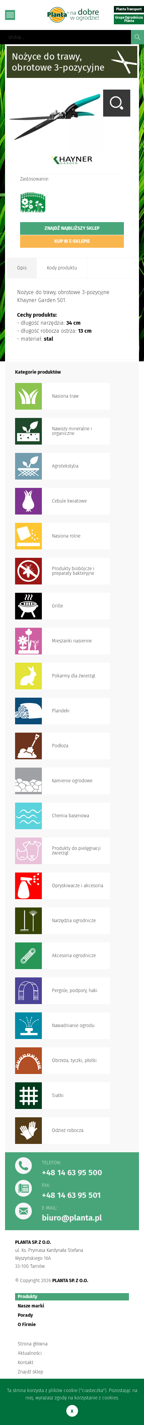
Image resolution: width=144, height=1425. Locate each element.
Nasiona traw (65, 396)
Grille (57, 606)
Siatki (58, 1095)
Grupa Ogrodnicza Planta (129, 19)
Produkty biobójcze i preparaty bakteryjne (73, 571)
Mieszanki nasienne (72, 641)
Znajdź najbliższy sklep (72, 228)
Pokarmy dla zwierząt (73, 676)
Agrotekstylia (65, 466)
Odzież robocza (67, 1130)
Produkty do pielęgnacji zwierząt (76, 851)
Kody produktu (62, 268)
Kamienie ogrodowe (72, 781)
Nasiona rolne (66, 536)
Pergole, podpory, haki (74, 990)
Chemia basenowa (70, 816)
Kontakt (25, 1362)
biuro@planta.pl (72, 1218)
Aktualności (30, 1353)
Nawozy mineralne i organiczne (72, 431)
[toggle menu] (10, 15)
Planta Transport (129, 9)
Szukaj (137, 37)
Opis (21, 268)
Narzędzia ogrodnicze (74, 920)
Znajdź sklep (30, 1372)
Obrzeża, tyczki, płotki (74, 1060)
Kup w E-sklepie (72, 241)
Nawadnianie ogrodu (73, 1025)
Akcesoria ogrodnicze (74, 955)
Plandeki (61, 711)
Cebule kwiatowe (69, 501)
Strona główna (33, 1344)
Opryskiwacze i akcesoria (77, 886)
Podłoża (60, 746)
